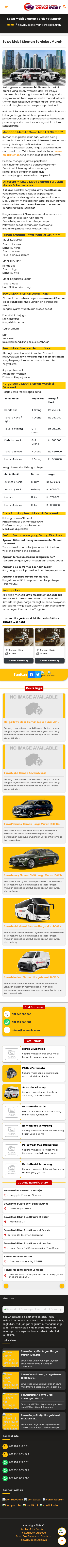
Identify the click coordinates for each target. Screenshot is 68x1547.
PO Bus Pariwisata (33, 1068)
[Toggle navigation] (7, 6)
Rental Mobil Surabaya (34, 1529)
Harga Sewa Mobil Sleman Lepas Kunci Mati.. (31, 722)
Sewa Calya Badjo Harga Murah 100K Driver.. (41, 1416)
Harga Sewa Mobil (33, 1048)
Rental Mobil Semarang (37, 1125)
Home (11, 24)
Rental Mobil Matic (34, 1106)
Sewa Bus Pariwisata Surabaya (34, 1536)
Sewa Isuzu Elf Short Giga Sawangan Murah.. (36, 1396)
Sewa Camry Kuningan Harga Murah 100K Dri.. (39, 1353)
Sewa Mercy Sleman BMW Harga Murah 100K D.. (33, 875)
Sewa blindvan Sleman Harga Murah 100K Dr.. (32, 977)
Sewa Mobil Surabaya (34, 1540)
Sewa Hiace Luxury (34, 1087)
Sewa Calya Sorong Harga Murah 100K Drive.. (41, 1376)
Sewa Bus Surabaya (34, 1532)
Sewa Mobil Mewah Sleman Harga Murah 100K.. (33, 926)
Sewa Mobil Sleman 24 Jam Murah (25, 773)
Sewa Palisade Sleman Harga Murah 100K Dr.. (32, 824)
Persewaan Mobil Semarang (40, 1145)
